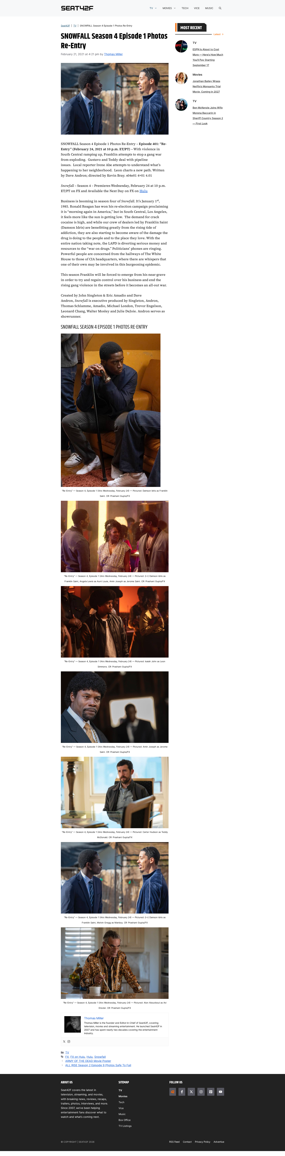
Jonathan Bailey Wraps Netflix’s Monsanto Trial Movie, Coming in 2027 (207, 86)
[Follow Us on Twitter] (191, 1092)
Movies (123, 1096)
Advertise (219, 1141)
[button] (220, 8)
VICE (197, 8)
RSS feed (174, 1141)
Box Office (125, 1120)
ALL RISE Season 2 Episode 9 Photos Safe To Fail (98, 1065)
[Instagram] (68, 1041)
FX (67, 1056)
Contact (187, 1141)
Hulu (144, 191)
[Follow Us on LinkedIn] (210, 1092)
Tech (121, 1102)
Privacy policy (202, 1141)
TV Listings (125, 1126)
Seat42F (65, 25)
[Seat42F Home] (172, 1092)
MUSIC (209, 8)
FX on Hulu (77, 1056)
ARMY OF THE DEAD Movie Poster (88, 1061)
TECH (185, 8)
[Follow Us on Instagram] (201, 1092)
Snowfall (100, 1056)
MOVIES (167, 8)
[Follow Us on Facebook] (181, 1092)
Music (122, 1114)
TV (151, 8)
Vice (121, 1108)
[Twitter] (64, 1041)
